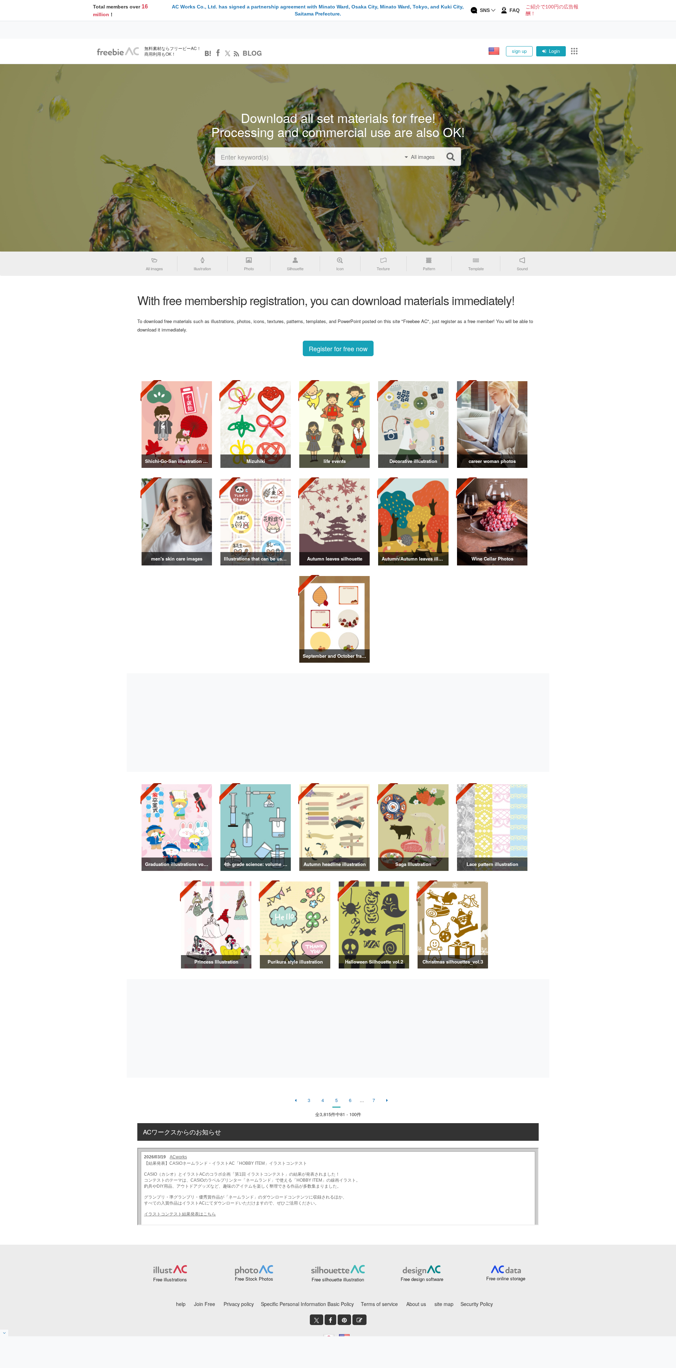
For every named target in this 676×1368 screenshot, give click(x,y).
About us (416, 1303)
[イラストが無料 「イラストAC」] (118, 51)
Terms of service (379, 1303)
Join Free (204, 1303)
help (181, 1303)
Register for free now (338, 348)
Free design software (422, 1279)
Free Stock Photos (254, 1278)
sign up (519, 51)
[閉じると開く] (4, 1333)
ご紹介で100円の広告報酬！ (552, 10)
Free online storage (505, 1278)
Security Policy (477, 1303)
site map (443, 1303)
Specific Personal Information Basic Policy (307, 1303)
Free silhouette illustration (338, 1279)
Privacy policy (239, 1303)
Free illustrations (170, 1279)
